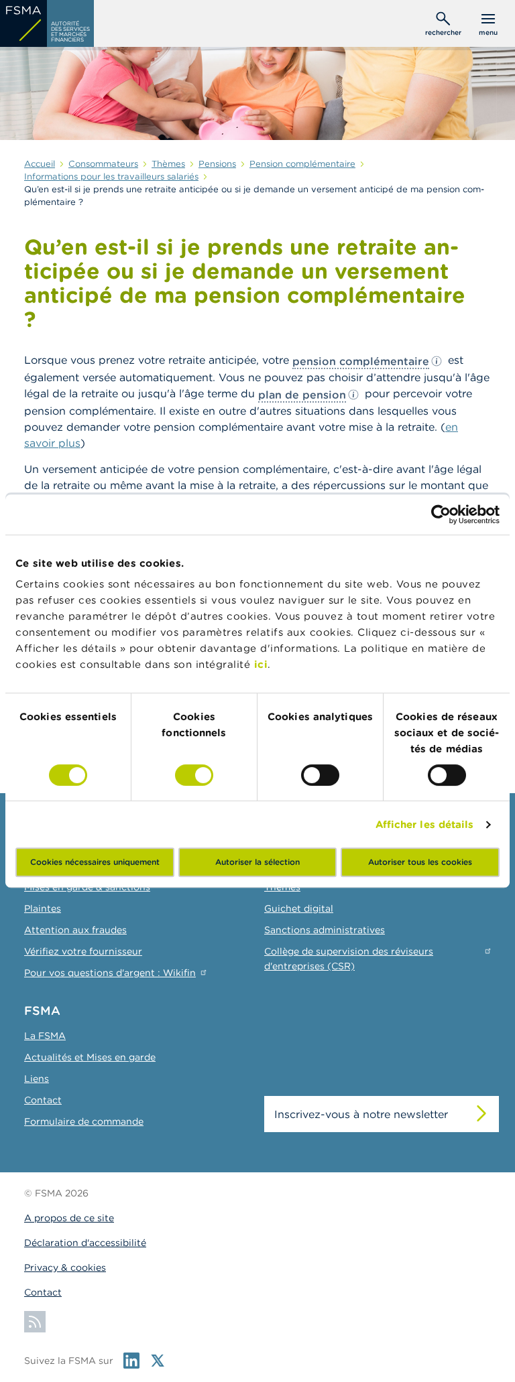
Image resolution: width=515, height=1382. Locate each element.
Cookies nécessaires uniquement (95, 862)
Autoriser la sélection (257, 862)
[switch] (194, 775)
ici (261, 664)
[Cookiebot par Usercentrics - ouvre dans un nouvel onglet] (441, 514)
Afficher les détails (425, 824)
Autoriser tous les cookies (420, 862)
